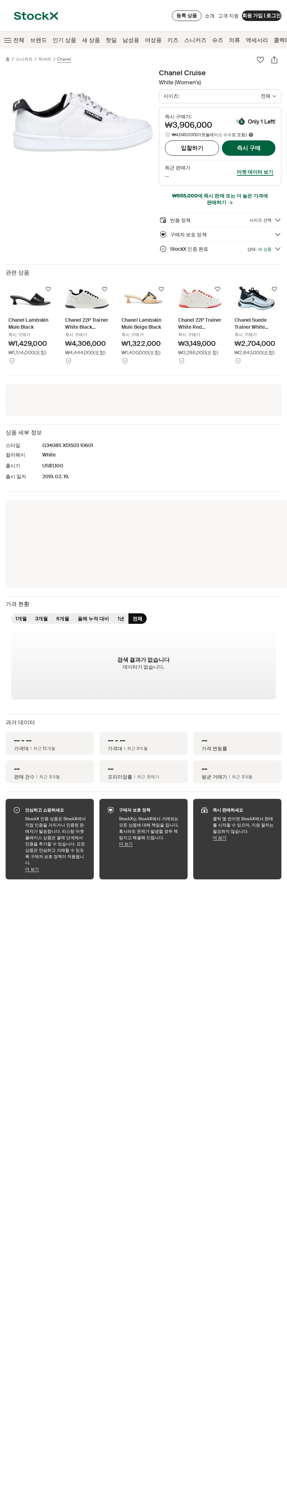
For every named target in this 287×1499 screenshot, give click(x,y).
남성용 (130, 40)
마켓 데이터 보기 (255, 172)
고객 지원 (228, 16)
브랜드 (38, 40)
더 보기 (56, 869)
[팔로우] (260, 60)
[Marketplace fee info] (251, 135)
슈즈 (217, 40)
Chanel (64, 59)
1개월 (21, 618)
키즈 (172, 40)
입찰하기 (192, 148)
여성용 (153, 40)
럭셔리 (44, 59)
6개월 (62, 618)
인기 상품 (64, 40)
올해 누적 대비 (93, 618)
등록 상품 (186, 15)
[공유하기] (274, 60)
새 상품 (91, 40)
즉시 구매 (249, 148)
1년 (121, 618)
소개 (209, 17)
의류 (234, 40)
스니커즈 (195, 40)
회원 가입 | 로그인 (261, 15)
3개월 (41, 618)
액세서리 (257, 40)
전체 (18, 40)
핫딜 (111, 40)
